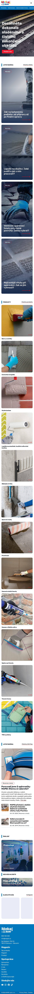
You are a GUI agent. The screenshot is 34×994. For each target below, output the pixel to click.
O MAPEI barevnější (7, 977)
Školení (3, 969)
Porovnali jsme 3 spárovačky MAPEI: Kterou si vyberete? (15, 787)
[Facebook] (9, 985)
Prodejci (4, 955)
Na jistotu (4, 974)
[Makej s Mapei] (5, 3)
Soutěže (4, 972)
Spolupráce (5, 962)
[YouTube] (2, 985)
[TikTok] (12, 985)
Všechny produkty (27, 302)
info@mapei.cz (6, 938)
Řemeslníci (4, 965)
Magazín (4, 953)
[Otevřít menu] (31, 3)
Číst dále (23, 800)
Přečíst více (8, 51)
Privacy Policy (23, 992)
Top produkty (5, 950)
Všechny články (28, 65)
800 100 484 (5, 936)
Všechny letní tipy (27, 744)
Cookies (30, 992)
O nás (3, 967)
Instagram (29, 895)
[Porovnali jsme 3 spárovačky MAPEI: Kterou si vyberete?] (17, 764)
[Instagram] (5, 985)
